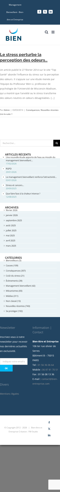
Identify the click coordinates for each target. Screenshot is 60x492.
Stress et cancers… (15, 185)
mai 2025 (10, 235)
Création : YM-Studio (28, 431)
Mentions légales (9, 393)
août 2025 (11, 225)
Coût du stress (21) (15, 275)
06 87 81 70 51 (50, 369)
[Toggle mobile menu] (53, 32)
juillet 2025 (11, 230)
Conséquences (33, 110)
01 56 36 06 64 (46, 364)
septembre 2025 (14, 220)
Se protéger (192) (14, 311)
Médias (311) (12, 295)
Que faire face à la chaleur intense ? (23, 193)
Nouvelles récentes (49, 110)
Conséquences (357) (16, 270)
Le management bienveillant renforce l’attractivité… (31, 176)
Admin (7, 110)
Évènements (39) (14, 280)
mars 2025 (11, 245)
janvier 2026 (12, 215)
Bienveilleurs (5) (13, 260)
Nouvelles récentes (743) (18, 306)
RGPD (9, 168)
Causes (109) (12, 265)
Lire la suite (5, 114)
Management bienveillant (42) (20, 285)
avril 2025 (10, 240)
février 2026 (11, 210)
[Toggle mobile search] (46, 32)
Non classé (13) (13, 300)
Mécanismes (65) (14, 290)
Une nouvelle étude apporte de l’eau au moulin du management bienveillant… (30, 159)
